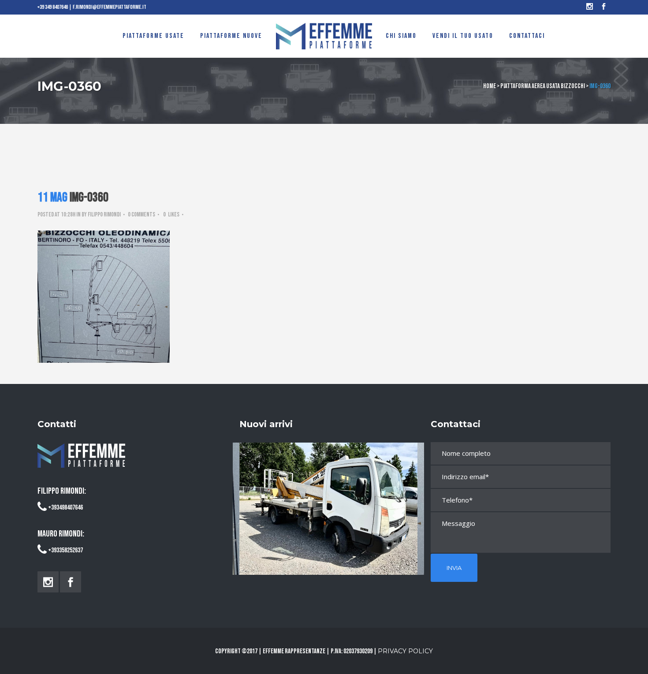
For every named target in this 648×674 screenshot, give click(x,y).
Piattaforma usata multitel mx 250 (329, 500)
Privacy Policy (405, 651)
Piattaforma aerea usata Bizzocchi (542, 86)
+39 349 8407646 (52, 7)
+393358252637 (65, 550)
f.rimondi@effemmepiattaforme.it (109, 7)
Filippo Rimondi (104, 214)
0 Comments (141, 214)
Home (489, 86)
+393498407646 (65, 507)
